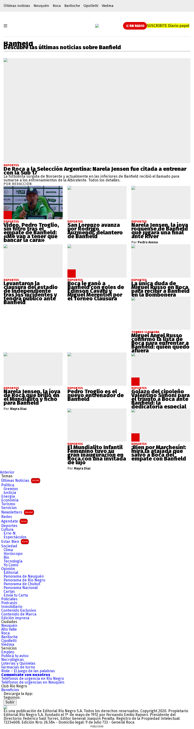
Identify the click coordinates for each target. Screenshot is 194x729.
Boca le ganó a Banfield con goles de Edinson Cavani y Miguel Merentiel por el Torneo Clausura (95, 291)
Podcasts (9, 603)
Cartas (9, 591)
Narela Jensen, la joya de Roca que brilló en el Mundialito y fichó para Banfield (32, 397)
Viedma (108, 6)
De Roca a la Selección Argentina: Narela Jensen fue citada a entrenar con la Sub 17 (95, 171)
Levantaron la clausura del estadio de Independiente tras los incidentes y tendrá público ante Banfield (31, 293)
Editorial (11, 573)
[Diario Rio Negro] (5, 707)
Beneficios (10, 690)
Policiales (9, 599)
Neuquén (41, 6)
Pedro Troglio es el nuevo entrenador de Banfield (95, 395)
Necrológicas (12, 660)
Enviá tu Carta (16, 595)
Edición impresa (15, 618)
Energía (8, 496)
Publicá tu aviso (14, 656)
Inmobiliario (11, 607)
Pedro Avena (148, 242)
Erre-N (10, 533)
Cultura (7, 529)
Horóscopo (13, 554)
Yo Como (11, 565)
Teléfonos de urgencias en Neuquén (32, 682)
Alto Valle (9, 629)
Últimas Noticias (20, 480)
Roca (57, 6)
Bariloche (72, 6)
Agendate (13, 521)
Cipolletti (91, 6)
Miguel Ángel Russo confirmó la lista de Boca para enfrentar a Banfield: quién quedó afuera (160, 343)
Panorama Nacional (21, 588)
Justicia (10, 493)
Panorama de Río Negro (24, 580)
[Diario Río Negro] (97, 26)
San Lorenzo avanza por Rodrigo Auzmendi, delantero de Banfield (95, 231)
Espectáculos (15, 537)
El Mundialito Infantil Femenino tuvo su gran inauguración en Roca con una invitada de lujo (96, 455)
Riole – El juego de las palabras (28, 671)
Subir (10, 702)
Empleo (7, 652)
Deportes (11, 165)
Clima (8, 550)
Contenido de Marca (18, 614)
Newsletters (17, 512)
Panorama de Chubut (22, 584)
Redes (6, 517)
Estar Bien (14, 541)
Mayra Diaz (18, 409)
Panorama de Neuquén (24, 576)
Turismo (8, 504)
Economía (9, 500)
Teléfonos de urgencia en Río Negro (32, 679)
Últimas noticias (17, 6)
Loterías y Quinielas (18, 663)
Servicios (9, 508)
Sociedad (9, 546)
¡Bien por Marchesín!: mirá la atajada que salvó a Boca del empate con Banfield (158, 453)
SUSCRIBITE (168, 25)
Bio (6, 557)
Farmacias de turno (18, 667)
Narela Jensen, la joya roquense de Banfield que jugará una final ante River (159, 231)
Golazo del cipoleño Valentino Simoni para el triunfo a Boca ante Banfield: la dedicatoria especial (160, 399)
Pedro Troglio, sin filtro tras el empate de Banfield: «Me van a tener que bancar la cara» (31, 232)
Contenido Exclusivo (18, 610)
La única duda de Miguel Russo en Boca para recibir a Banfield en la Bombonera (160, 289)
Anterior (7, 472)
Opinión (8, 569)
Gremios (11, 489)
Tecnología (13, 561)
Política (7, 485)
